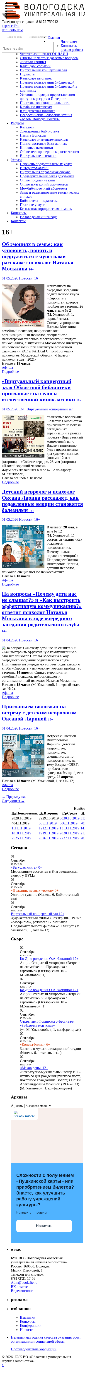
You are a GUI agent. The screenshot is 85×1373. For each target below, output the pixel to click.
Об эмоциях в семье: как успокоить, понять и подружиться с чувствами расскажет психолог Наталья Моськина (37, 256)
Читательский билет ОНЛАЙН (44, 54)
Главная (54, 37)
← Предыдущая (14, 797)
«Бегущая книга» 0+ (26, 867)
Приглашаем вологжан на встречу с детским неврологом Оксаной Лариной (39, 712)
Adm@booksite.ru (24, 1282)
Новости (25, 278)
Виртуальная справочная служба (45, 172)
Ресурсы (17, 123)
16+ (37, 278)
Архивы (17, 1106)
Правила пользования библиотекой (47, 82)
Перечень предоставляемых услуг (46, 164)
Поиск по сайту (14, 37)
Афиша (7, 367)
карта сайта (10, 26)
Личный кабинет (33, 62)
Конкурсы (19, 213)
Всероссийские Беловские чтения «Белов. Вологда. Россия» (46, 117)
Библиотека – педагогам (39, 200)
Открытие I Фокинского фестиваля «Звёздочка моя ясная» (47, 1023)
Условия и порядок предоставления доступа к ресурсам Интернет (47, 97)
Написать (44, 1226)
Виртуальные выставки (38, 156)
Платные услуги (32, 205)
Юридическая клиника (37, 111)
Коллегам (18, 221)
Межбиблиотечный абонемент (43, 188)
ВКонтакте (19, 1287)
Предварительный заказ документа (47, 176)
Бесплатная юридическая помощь (46, 209)
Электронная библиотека (39, 131)
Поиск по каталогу (37, 37)
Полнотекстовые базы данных (43, 143)
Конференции (30, 1325)
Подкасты (27, 74)
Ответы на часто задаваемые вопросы (49, 58)
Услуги (16, 160)
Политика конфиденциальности (45, 103)
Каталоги (27, 127)
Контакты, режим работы (72, 48)
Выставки (27, 1317)
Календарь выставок (36, 78)
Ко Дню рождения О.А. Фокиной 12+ (49, 959)
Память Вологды (33, 135)
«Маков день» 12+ (34, 1068)
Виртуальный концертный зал (43, 70)
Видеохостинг (22, 1291)
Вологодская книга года (38, 217)
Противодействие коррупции (33, 1349)
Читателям (69, 41)
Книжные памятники (36, 147)
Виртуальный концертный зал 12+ (37, 914)
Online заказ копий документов (44, 184)
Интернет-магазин (34, 168)
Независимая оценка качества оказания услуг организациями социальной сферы (46, 1339)
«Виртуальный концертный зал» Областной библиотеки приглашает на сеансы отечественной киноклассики (41, 390)
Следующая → (13, 801)
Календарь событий (35, 66)
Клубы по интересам (36, 107)
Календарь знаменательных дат (44, 139)
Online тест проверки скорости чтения (49, 152)
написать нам (12, 30)
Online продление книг (38, 180)
